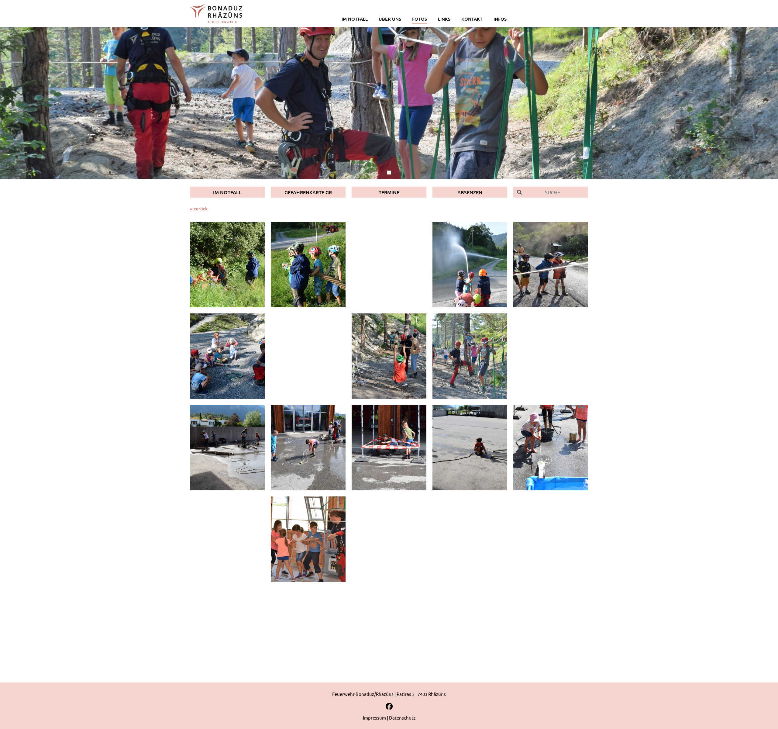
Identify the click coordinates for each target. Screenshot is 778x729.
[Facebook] (389, 708)
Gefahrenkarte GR (308, 192)
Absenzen (469, 192)
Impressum (374, 717)
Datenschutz (402, 717)
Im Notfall (227, 192)
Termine (389, 192)
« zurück (199, 209)
